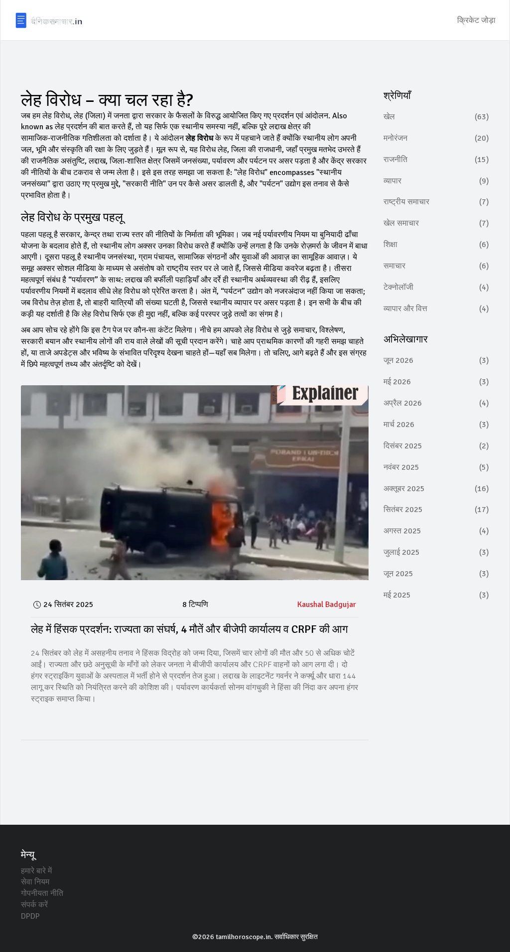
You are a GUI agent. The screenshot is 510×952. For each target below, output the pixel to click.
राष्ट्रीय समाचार (436, 202)
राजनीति (436, 160)
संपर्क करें (34, 905)
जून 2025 (436, 574)
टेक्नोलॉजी (436, 287)
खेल (436, 117)
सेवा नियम (35, 882)
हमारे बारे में (36, 871)
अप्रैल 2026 (436, 403)
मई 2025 (436, 595)
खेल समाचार (436, 223)
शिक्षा (436, 245)
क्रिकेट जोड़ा (476, 20)
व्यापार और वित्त (436, 309)
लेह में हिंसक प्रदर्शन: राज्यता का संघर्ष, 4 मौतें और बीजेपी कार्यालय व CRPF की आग (189, 629)
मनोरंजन (436, 138)
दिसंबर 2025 (436, 446)
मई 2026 (436, 382)
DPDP (30, 916)
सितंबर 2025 (436, 510)
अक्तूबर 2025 (436, 489)
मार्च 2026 (436, 425)
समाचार (436, 266)
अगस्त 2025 (436, 531)
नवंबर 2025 (436, 467)
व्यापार (436, 181)
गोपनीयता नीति (42, 893)
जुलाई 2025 (436, 552)
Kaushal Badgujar (326, 604)
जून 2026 (436, 360)
